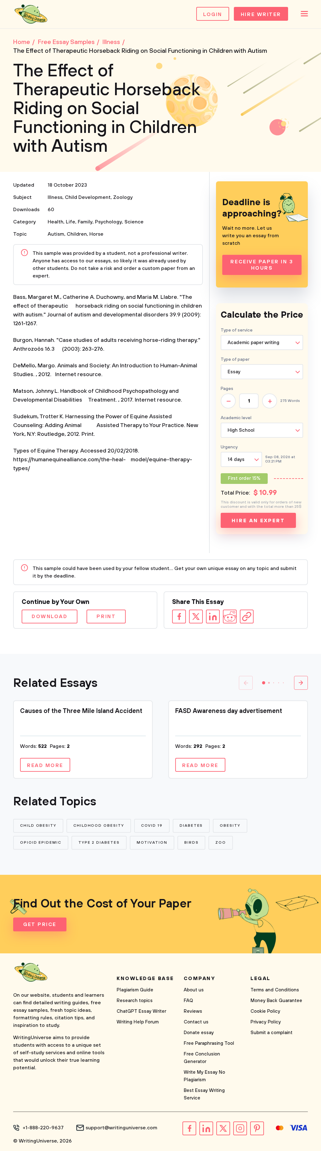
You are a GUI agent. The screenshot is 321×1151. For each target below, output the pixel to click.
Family (85, 222)
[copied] (247, 616)
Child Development (88, 197)
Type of (235, 359)
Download (49, 616)
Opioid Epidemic (40, 842)
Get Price (39, 924)
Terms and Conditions (274, 990)
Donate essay (199, 1033)
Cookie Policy (265, 1011)
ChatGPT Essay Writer (141, 1011)
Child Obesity (38, 825)
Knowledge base (145, 978)
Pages (227, 389)
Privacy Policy (265, 1022)
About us (194, 990)
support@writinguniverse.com (121, 1128)
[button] (263, 682)
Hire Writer (261, 14)
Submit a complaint (271, 1033)
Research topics (135, 1001)
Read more (45, 765)
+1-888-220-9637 (43, 1128)
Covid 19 (152, 825)
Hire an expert (258, 521)
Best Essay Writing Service (204, 1094)
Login (212, 14)
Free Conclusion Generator (202, 1058)
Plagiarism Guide (135, 990)
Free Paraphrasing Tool (209, 1043)
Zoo (220, 842)
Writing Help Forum (138, 1022)
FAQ (188, 1001)
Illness (55, 197)
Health (55, 222)
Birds (191, 842)
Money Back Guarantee (276, 1001)
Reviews (193, 1011)
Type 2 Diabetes (99, 842)
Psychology (108, 222)
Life (70, 222)
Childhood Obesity (98, 825)
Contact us (196, 1022)
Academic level (236, 418)
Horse (96, 234)
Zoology (123, 197)
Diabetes (191, 825)
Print (106, 616)
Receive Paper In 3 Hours (261, 265)
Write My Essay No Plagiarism (204, 1076)
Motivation (152, 842)
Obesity (230, 825)
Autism (56, 234)
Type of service (237, 330)
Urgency (229, 447)
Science (134, 222)
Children (77, 234)
